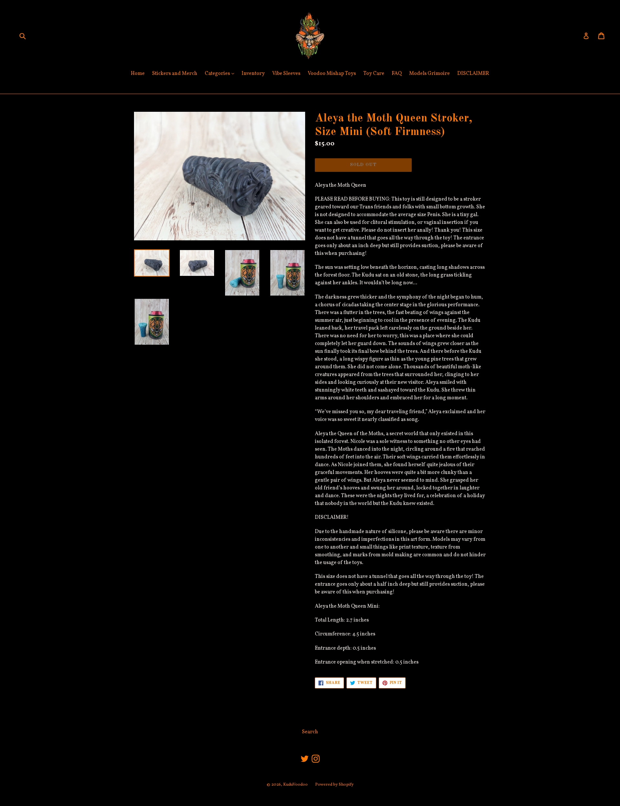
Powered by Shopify (334, 785)
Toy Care (373, 73)
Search (310, 732)
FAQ (397, 73)
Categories (221, 73)
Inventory (253, 73)
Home (138, 73)
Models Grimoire (429, 73)
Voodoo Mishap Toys (332, 73)
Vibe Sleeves (286, 73)
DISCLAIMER (473, 73)
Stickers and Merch (174, 73)
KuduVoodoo (295, 785)
